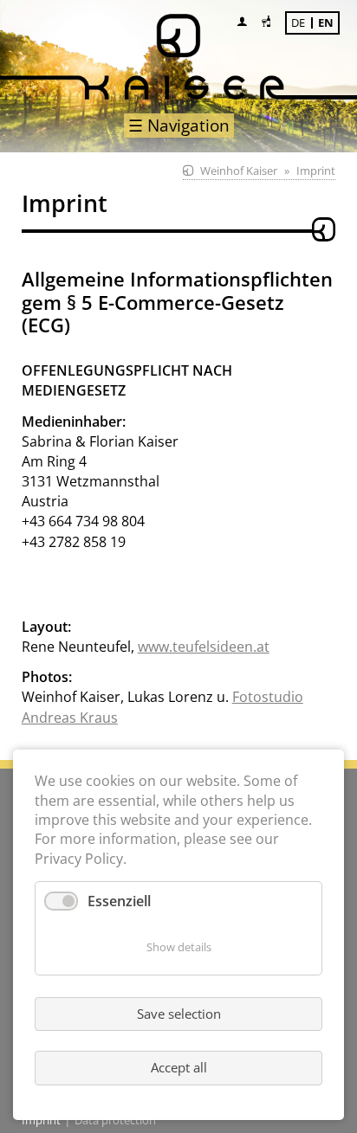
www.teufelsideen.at (203, 646)
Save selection (179, 1013)
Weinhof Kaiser (238, 170)
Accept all (179, 1067)
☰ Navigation (179, 125)
